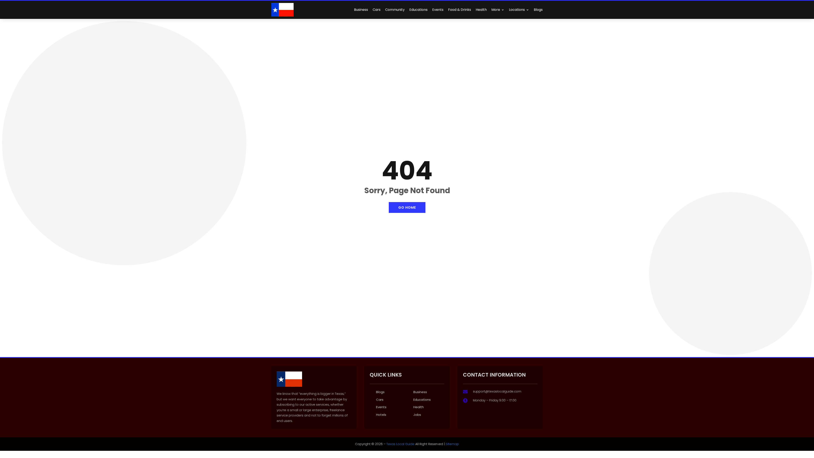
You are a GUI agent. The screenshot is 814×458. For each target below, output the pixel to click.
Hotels (381, 414)
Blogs (538, 9)
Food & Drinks (459, 9)
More (495, 9)
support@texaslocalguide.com (497, 391)
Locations (517, 9)
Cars (377, 9)
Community (395, 9)
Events (437, 9)
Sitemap (452, 444)
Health (481, 9)
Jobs (417, 414)
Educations (418, 9)
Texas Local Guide (400, 444)
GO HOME (407, 207)
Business (361, 9)
